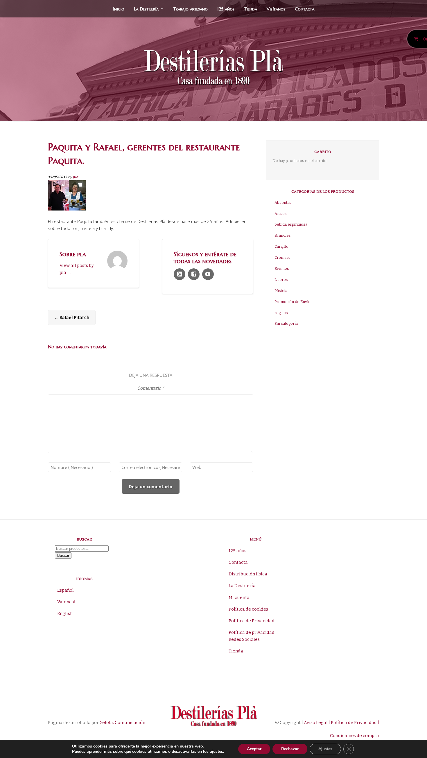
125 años (225, 9)
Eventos (281, 268)
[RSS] (179, 274)
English (65, 613)
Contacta (304, 9)
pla (75, 176)
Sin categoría (286, 323)
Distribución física (248, 574)
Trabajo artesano (190, 9)
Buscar (63, 555)
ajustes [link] (216, 751)
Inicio (118, 9)
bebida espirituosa (290, 224)
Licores (281, 279)
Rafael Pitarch (71, 317)
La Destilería (146, 9)
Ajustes (325, 749)
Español (65, 590)
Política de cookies (248, 609)
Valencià (66, 601)
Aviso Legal (315, 722)
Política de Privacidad (251, 620)
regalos (281, 313)
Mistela (280, 290)
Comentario (150, 388)
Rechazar (290, 749)
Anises (280, 213)
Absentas (282, 202)
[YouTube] (208, 274)
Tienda (250, 9)
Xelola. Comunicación (122, 722)
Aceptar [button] (254, 749)
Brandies (282, 235)
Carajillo (281, 246)
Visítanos (276, 9)
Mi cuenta (239, 597)
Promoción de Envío (292, 301)
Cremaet (282, 257)
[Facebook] (194, 274)
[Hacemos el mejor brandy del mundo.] (213, 69)
